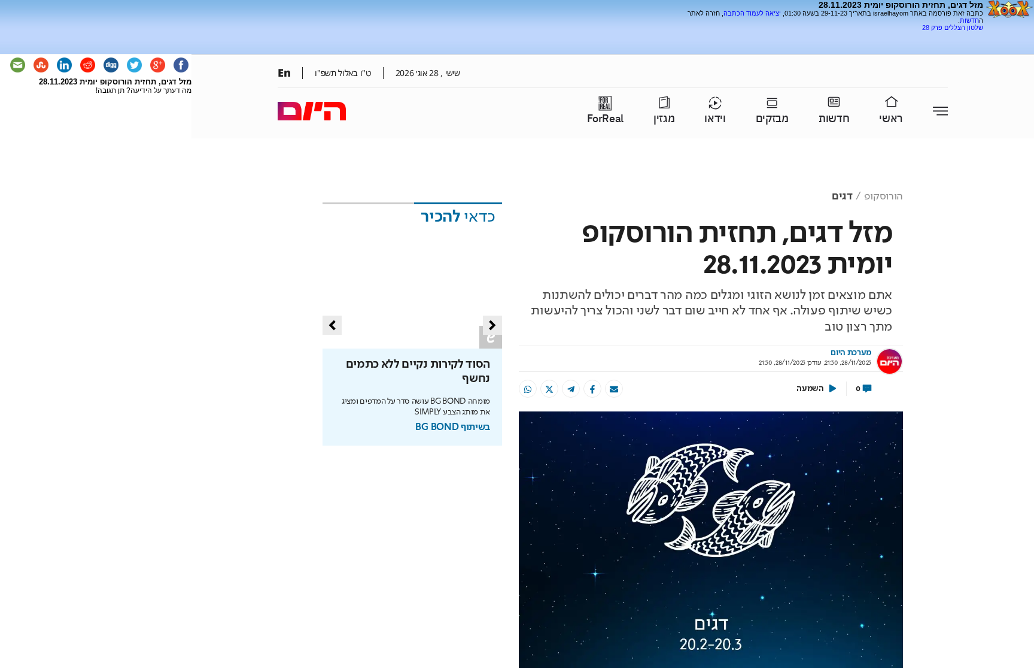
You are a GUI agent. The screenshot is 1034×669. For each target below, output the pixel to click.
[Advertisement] (843, 35)
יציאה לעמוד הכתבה (752, 13)
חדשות (969, 20)
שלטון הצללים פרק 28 (952, 27)
